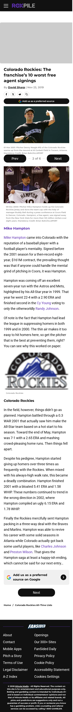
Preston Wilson (21, 552)
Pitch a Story (12, 656)
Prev (15, 159)
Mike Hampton (17, 228)
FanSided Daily (45, 649)
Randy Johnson (47, 309)
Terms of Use (13, 663)
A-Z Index (10, 677)
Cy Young (44, 303)
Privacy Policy (44, 656)
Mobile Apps (12, 649)
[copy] (26, 94)
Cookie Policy (44, 663)
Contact (9, 642)
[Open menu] (6, 5)
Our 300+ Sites (45, 642)
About (7, 635)
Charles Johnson (53, 546)
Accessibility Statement (51, 670)
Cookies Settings (46, 677)
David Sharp (16, 87)
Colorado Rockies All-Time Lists (33, 605)
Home (7, 605)
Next (58, 159)
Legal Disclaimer (15, 670)
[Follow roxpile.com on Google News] (63, 577)
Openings (41, 635)
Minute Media (22, 686)
